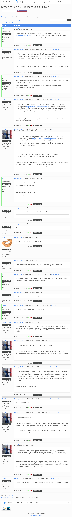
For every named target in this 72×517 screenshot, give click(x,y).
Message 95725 (18, 444)
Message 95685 (18, 99)
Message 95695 (18, 305)
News (13, 17)
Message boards (6, 17)
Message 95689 (18, 224)
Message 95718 (18, 367)
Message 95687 (18, 178)
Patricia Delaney (6, 322)
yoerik (6, 129)
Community (42, 2)
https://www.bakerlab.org (36, 515)
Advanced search (6, 13)
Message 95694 (18, 292)
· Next (11, 22)
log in (19, 20)
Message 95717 (18, 340)
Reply (35, 45)
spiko (3, 292)
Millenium (5, 208)
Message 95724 (18, 412)
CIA (3, 49)
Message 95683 (18, 49)
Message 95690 (18, 237)
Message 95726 (18, 478)
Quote (39, 45)
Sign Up (60, 2)
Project (22, 2)
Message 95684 (18, 76)
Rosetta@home (8, 2)
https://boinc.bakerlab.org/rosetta (25, 35)
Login (66, 2)
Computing (31, 2)
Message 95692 (18, 260)
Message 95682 (18, 28)
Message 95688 (18, 208)
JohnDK (4, 237)
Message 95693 (18, 274)
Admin (4, 28)
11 (9, 22)
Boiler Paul (5, 99)
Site (50, 2)
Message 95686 (18, 129)
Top (68, 502)
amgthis (4, 478)
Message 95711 (18, 322)
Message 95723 (18, 399)
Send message (6, 34)
